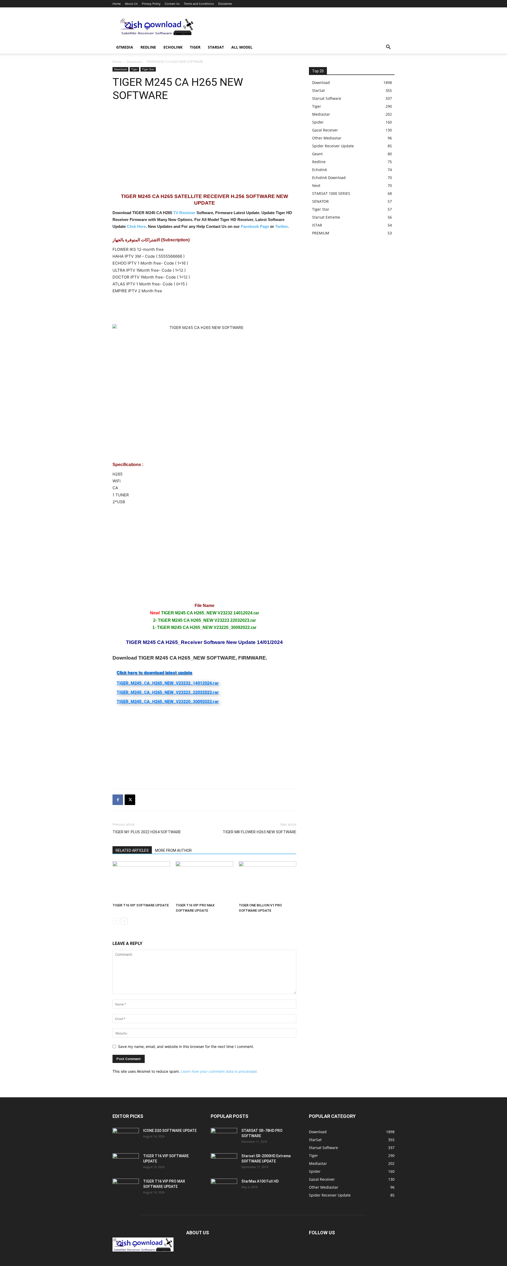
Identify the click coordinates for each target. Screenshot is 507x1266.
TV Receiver (184, 212)
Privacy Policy (151, 4)
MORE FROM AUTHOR (173, 850)
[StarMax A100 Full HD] (224, 1188)
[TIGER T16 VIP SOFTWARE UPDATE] (141, 881)
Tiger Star (148, 69)
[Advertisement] (298, 27)
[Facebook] (117, 799)
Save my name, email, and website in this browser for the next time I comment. (186, 1046)
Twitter (281, 226)
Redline (148, 47)
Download (133, 61)
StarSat (216, 47)
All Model (241, 47)
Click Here (136, 226)
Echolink (172, 47)
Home (116, 4)
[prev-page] (115, 921)
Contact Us (172, 4)
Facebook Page (255, 226)
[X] (130, 799)
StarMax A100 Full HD (260, 1181)
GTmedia (124, 47)
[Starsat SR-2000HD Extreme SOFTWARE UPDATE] (224, 1162)
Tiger (195, 47)
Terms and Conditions (199, 4)
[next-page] (124, 921)
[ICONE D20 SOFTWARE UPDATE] (125, 1137)
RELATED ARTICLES (132, 850)
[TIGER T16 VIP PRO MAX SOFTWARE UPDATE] (204, 881)
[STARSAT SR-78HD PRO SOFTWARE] (224, 1137)
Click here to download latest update (154, 672)
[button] (388, 47)
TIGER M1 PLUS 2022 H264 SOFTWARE (146, 832)
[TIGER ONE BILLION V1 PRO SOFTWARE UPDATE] (267, 881)
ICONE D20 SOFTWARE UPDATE (170, 1130)
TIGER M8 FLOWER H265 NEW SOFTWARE (259, 832)
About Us (131, 4)
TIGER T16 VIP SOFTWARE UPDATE (140, 905)
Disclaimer (225, 4)
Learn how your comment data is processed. (219, 1071)
